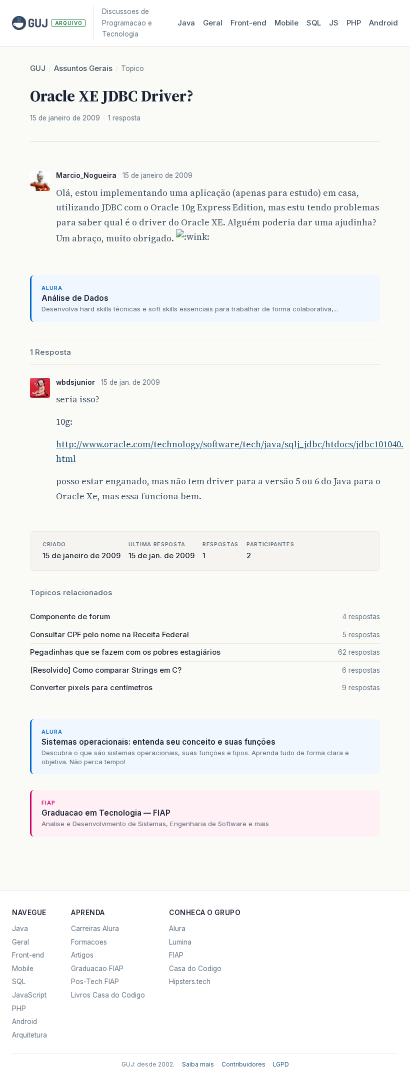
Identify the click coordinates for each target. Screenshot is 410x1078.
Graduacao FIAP (97, 969)
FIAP (176, 955)
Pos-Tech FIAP (95, 982)
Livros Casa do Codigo (108, 995)
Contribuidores (244, 1064)
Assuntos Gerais (83, 68)
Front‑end (248, 22)
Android (383, 22)
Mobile (286, 22)
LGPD (281, 1064)
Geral (212, 22)
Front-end (28, 955)
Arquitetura (29, 1035)
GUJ (38, 68)
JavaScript (29, 995)
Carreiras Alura (95, 929)
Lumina (180, 942)
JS (333, 22)
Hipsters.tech (189, 982)
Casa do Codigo (195, 969)
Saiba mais (198, 1064)
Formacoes (89, 942)
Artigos (82, 955)
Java (186, 22)
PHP (353, 22)
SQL (313, 22)
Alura (177, 929)
